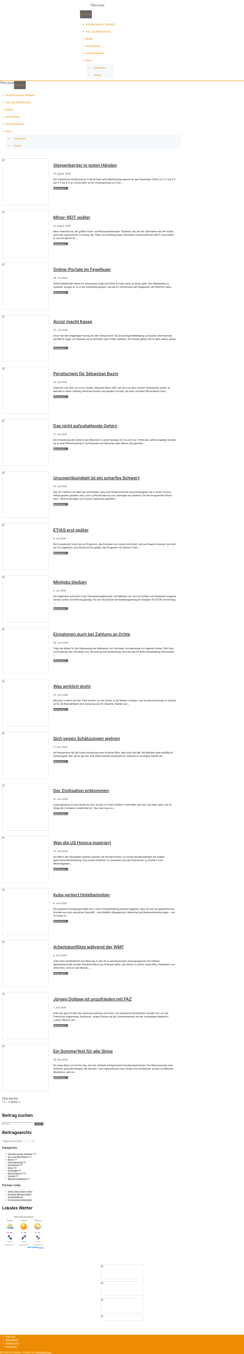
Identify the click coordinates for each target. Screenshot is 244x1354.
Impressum (11, 1346)
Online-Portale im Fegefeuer (82, 269)
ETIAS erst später (71, 529)
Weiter (15, 1101)
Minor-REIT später (71, 217)
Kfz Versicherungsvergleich (20, 1200)
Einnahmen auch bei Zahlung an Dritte (91, 634)
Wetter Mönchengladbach (24, 1217)
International (99, 67)
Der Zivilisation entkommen (81, 790)
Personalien (13, 1170)
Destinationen (93, 45)
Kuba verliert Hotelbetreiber (81, 894)
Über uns (10, 1336)
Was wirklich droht (72, 686)
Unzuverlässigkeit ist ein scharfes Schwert (96, 477)
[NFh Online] (97, 5)
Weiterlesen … (60, 188)
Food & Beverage (95, 53)
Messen (97, 74)
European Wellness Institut (19, 1194)
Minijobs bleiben (70, 582)
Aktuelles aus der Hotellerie (100, 24)
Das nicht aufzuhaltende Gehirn (85, 425)
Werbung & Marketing (17, 1179)
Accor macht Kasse (72, 321)
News (88, 60)
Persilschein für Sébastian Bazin (85, 373)
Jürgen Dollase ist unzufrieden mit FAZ (92, 999)
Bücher (89, 38)
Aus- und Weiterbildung (98, 31)
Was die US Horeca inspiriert (82, 842)
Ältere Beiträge (10, 1098)
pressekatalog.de (15, 1197)
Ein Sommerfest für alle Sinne (83, 1051)
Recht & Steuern (15, 1173)
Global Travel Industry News (20, 1191)
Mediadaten (12, 1339)
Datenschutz (12, 1343)
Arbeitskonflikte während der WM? (88, 946)
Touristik (11, 1176)
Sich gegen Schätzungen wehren (86, 738)
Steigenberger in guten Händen (85, 165)
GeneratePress (43, 1352)
